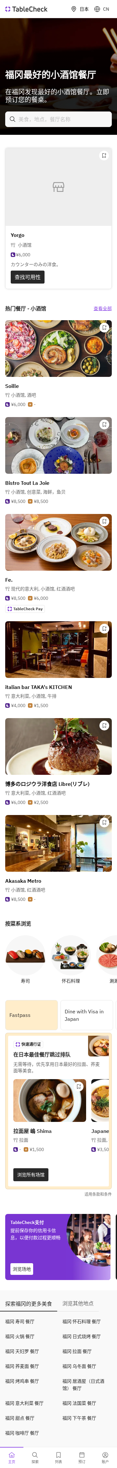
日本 (84, 9)
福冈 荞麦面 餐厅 (22, 1366)
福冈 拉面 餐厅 (77, 1351)
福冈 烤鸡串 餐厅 (22, 1381)
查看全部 (103, 308)
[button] (23, 395)
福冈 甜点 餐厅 (19, 1418)
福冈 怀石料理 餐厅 (81, 1321)
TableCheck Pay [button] (28, 608)
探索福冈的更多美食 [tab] (28, 1303)
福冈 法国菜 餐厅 (79, 1403)
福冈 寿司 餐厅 (19, 1321)
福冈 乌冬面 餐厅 (79, 1366)
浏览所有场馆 (31, 1175)
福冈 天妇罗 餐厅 (22, 1351)
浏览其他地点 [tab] (78, 1303)
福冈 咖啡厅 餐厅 (22, 1433)
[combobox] (58, 119)
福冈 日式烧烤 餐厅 (81, 1336)
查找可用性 (28, 277)
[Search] (12, 119)
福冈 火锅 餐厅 (19, 1336)
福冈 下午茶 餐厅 (79, 1418)
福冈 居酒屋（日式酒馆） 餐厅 (83, 1384)
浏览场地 (22, 1269)
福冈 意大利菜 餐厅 (24, 1403)
